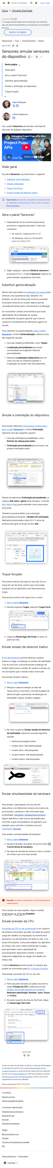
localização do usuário (36, 292)
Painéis (41, 41)
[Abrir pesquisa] (31, 2)
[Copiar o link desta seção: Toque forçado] (24, 574)
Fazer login (45, 3)
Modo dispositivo (12, 206)
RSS (3, 1146)
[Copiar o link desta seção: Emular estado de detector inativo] (4, 650)
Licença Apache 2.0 (20, 1074)
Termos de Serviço (9, 1156)
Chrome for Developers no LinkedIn (15, 1142)
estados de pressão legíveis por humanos (25, 990)
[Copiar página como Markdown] (37, 57)
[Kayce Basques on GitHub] (17, 106)
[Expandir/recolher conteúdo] (19, 65)
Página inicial (7, 41)
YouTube (5, 1138)
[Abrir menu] (3, 3)
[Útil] (13, 46)
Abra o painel (17, 602)
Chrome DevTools (22, 10)
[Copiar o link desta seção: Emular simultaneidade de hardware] (4, 797)
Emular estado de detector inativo (22, 193)
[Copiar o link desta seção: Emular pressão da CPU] (36, 921)
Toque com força (14, 188)
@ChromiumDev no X (10, 1134)
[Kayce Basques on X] (13, 106)
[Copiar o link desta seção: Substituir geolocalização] (38, 285)
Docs (5, 10)
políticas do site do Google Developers (18, 1077)
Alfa (4, 504)
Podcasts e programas (10, 1123)
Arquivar (5, 1119)
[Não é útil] (17, 46)
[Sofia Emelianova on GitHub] (13, 119)
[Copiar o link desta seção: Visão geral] (19, 167)
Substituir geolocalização (18, 179)
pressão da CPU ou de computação (20, 928)
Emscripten (11, 829)
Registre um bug (8, 1097)
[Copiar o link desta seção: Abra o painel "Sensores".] (37, 215)
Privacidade (23, 1156)
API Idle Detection (12, 658)
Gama (15, 504)
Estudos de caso (8, 1115)
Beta (9, 504)
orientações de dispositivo (35, 426)
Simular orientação (15, 184)
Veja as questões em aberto (12, 1101)
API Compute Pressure (37, 969)
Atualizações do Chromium (12, 1112)
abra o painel (12, 429)
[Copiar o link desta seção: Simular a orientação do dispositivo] (4, 418)
